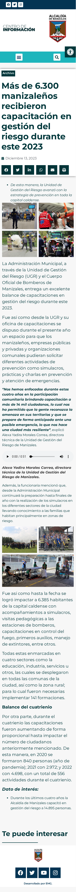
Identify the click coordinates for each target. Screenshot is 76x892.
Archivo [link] (8, 73)
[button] (19, 57)
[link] (70, 51)
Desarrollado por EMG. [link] (38, 883)
